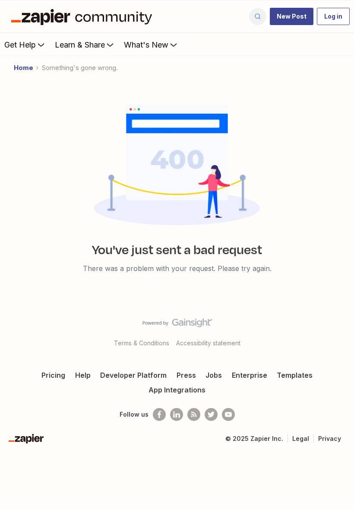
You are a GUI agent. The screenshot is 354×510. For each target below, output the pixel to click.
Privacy (329, 438)
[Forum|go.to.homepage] (83, 16)
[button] (291, 16)
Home (23, 68)
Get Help (20, 44)
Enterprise (249, 375)
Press (186, 375)
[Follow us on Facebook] (159, 414)
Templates (295, 375)
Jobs (213, 375)
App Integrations (177, 390)
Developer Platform (133, 375)
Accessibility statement (208, 343)
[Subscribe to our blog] (193, 414)
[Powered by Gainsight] (177, 325)
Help (83, 375)
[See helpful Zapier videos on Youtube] (228, 414)
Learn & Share (80, 44)
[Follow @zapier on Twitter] (211, 414)
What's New (146, 44)
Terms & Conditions (141, 343)
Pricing (53, 375)
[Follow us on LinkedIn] (176, 414)
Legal (300, 438)
